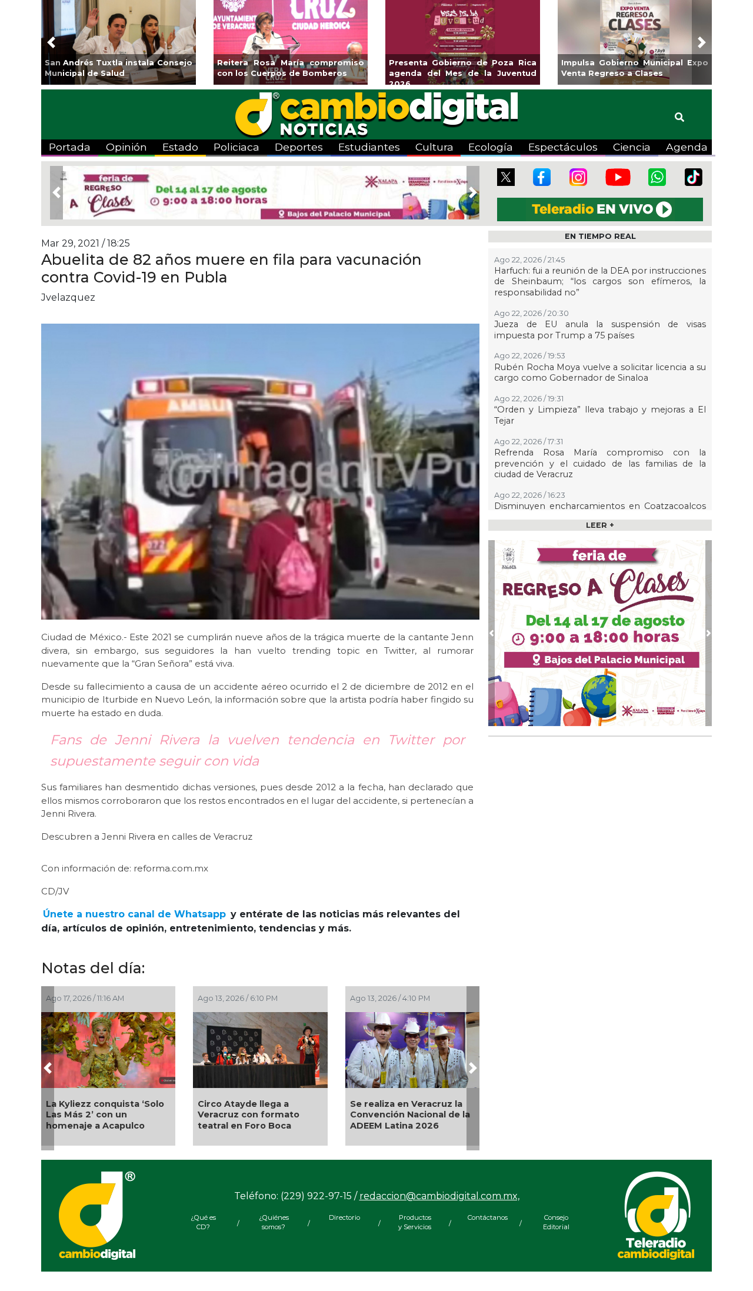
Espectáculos (563, 147)
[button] (51, 42)
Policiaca (236, 147)
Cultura (434, 147)
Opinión (126, 147)
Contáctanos (485, 1217)
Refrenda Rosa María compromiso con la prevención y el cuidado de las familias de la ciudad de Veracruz (600, 463)
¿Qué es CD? (203, 1222)
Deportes (299, 147)
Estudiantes (369, 147)
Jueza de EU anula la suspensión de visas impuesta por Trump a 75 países (600, 330)
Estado (180, 147)
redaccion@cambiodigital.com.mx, (439, 1196)
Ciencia (632, 147)
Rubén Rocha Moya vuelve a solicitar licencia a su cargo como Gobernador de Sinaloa (600, 373)
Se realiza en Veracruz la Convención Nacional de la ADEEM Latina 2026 (410, 1115)
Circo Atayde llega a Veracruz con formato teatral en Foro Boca (248, 1115)
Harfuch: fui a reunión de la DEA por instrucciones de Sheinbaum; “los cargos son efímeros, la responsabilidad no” (600, 281)
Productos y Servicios (414, 1222)
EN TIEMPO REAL (600, 236)
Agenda (687, 147)
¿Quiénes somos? (274, 1222)
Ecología (490, 147)
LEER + (600, 525)
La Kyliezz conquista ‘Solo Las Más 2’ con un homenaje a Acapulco (105, 1115)
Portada (70, 147)
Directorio (344, 1217)
